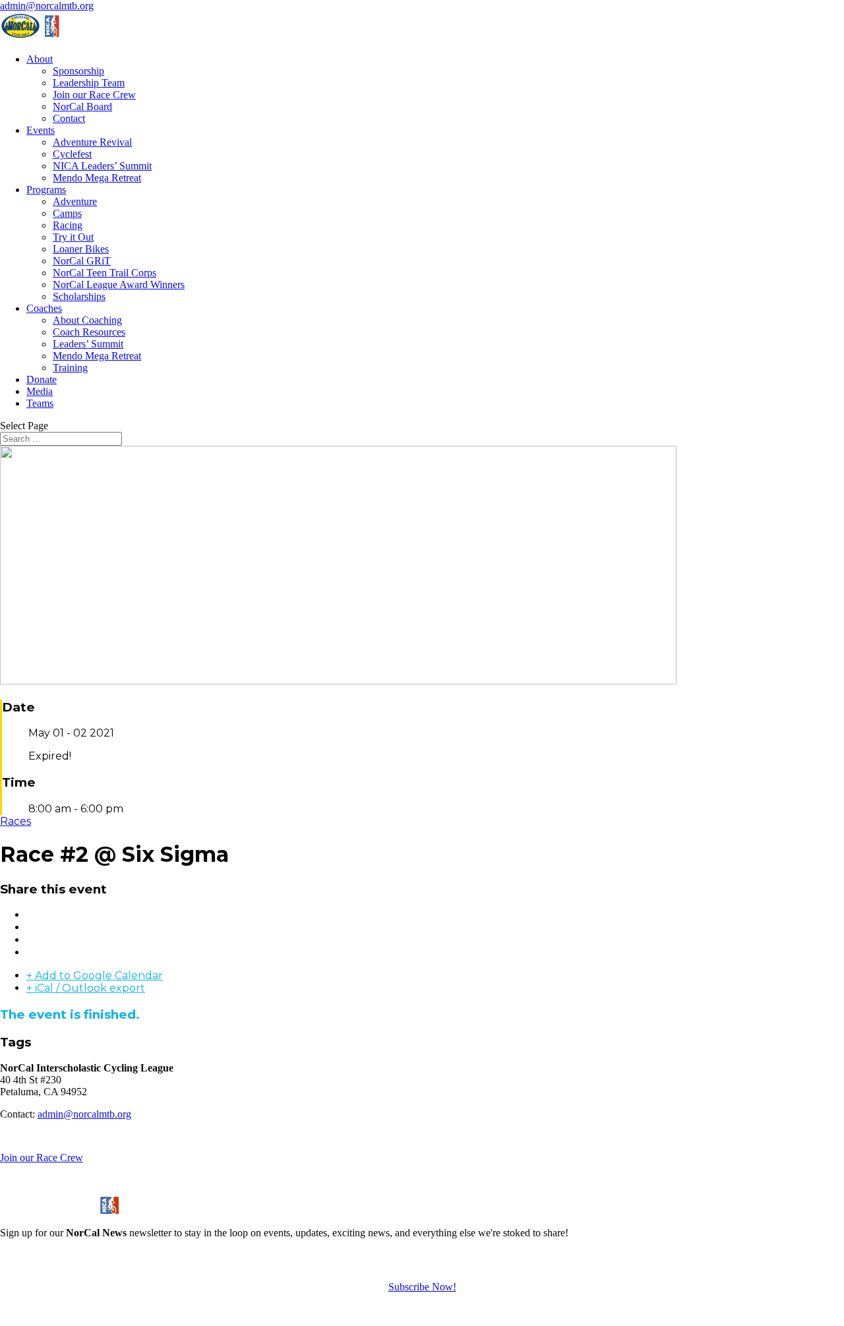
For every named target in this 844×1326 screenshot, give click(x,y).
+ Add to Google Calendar (94, 975)
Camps (67, 213)
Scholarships (79, 296)
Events (40, 130)
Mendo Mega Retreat (97, 177)
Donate (41, 379)
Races (15, 821)
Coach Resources (89, 332)
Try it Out (73, 237)
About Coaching (87, 320)
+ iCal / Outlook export (85, 988)
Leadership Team (89, 82)
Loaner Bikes (81, 249)
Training (70, 367)
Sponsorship (78, 70)
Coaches (44, 308)
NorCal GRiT (82, 260)
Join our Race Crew (94, 94)
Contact (69, 118)
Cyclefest (72, 154)
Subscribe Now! (422, 1286)
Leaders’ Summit (88, 343)
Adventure (75, 201)
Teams (39, 403)
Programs (46, 189)
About (39, 59)
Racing (67, 225)
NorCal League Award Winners (119, 284)
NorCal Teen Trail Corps (104, 272)
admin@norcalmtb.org (84, 1114)
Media (39, 391)
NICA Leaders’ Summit (102, 165)
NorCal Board (82, 106)
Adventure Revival (92, 142)
